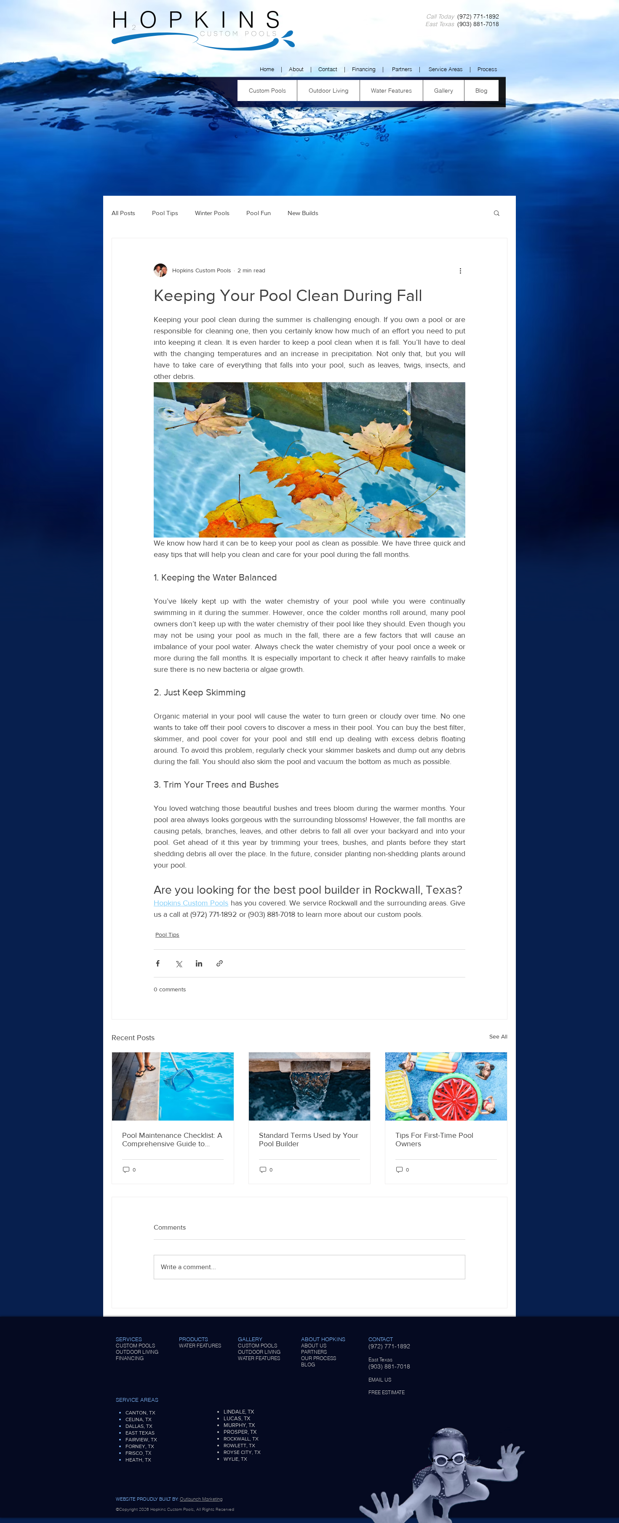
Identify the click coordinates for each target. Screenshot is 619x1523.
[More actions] (460, 270)
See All (498, 1036)
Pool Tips (165, 212)
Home (267, 69)
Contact (327, 69)
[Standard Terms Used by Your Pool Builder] (310, 1086)
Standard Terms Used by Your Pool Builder (308, 1139)
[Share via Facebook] (158, 963)
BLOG (308, 1364)
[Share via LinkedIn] (199, 963)
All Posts (123, 212)
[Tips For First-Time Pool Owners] (446, 1086)
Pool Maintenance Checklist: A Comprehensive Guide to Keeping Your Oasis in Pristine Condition (172, 1139)
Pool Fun (258, 212)
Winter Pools (212, 212)
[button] (497, 212)
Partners (402, 69)
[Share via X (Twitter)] (178, 963)
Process (487, 69)
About (296, 69)
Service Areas (446, 69)
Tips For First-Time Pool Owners (434, 1139)
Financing (364, 69)
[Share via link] (220, 963)
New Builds (303, 212)
